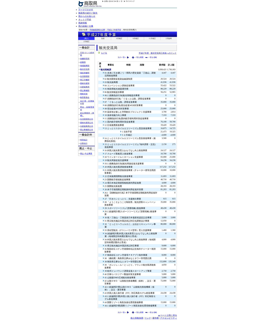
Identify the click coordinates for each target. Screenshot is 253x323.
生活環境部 (84, 76)
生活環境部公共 (86, 119)
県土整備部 (84, 90)
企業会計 (83, 143)
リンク (148, 318)
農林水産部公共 (86, 123)
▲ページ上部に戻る (167, 315)
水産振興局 (84, 87)
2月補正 (86, 41)
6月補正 (119, 38)
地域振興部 (84, 66)
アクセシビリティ (168, 318)
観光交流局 (84, 69)
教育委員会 (84, 97)
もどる (104, 53)
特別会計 (83, 140)
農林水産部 (84, 83)
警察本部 (83, 94)
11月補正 (152, 38)
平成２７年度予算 (114, 30)
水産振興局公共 (86, 126)
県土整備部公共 (86, 130)
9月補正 (136, 38)
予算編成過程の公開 (97, 30)
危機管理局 (84, 59)
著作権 (155, 318)
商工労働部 (84, 80)
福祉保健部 (84, 73)
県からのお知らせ (86, 16)
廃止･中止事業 (86, 153)
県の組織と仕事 (85, 26)
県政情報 (82, 23)
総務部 (83, 62)
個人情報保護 (136, 318)
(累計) (86, 38)
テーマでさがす (85, 10)
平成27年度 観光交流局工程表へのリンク (157, 53)
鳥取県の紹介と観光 (87, 13)
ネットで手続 (84, 19)
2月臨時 (169, 38)
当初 (102, 38)
